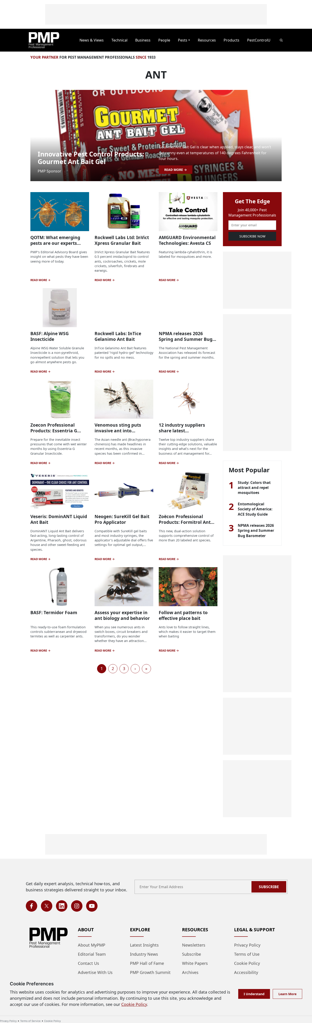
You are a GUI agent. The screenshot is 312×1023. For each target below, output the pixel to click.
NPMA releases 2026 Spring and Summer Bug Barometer (185, 339)
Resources (207, 40)
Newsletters (193, 945)
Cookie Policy (247, 963)
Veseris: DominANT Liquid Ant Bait (58, 519)
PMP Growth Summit (150, 972)
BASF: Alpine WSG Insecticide (49, 336)
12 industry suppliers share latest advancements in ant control (182, 433)
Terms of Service (30, 1021)
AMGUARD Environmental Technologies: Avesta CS (187, 240)
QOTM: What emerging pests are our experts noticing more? (55, 243)
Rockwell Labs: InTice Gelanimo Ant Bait (118, 336)
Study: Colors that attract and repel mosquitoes (254, 487)
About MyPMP (91, 945)
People (164, 40)
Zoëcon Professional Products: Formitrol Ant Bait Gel (185, 522)
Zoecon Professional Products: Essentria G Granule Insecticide (53, 430)
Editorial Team (92, 954)
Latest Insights (144, 945)
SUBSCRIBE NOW (252, 236)
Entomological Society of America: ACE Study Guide (255, 509)
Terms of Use (246, 954)
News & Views (91, 40)
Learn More (287, 994)
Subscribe (269, 886)
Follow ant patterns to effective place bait (183, 615)
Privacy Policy (247, 945)
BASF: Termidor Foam (53, 612)
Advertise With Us (95, 972)
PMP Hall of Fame (147, 963)
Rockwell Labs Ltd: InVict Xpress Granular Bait (122, 240)
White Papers (195, 963)
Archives (190, 972)
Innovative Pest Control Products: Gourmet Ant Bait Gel (91, 158)
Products (231, 40)
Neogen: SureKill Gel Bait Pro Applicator (122, 519)
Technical (119, 40)
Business (143, 40)
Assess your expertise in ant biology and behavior (122, 615)
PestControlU (258, 40)
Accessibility (246, 972)
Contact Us (88, 963)
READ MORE (174, 169)
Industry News (144, 954)
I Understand (254, 994)
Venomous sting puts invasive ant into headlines (118, 430)
